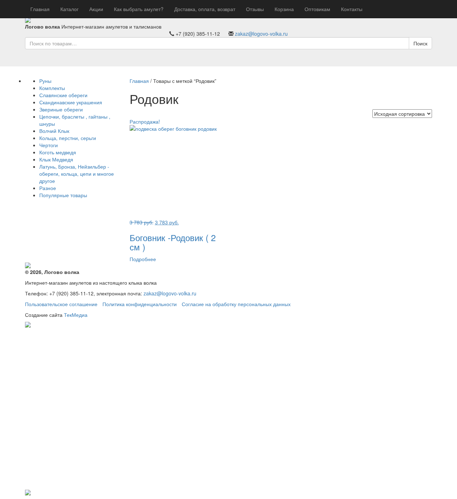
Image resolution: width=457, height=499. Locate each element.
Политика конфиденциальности (139, 304)
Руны (45, 80)
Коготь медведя (57, 152)
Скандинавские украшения (70, 102)
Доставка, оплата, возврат (204, 9)
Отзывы (255, 9)
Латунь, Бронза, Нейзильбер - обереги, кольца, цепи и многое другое (76, 173)
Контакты (351, 9)
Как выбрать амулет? (139, 9)
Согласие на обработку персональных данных (236, 304)
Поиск (420, 43)
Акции (96, 9)
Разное (47, 187)
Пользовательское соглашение (61, 304)
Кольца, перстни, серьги (67, 137)
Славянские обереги (63, 95)
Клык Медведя (56, 159)
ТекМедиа (75, 314)
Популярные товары (63, 195)
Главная (40, 9)
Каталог (69, 9)
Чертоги (48, 145)
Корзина (284, 9)
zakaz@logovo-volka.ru (261, 33)
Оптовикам (317, 9)
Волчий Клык (54, 130)
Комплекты (52, 87)
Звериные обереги (61, 109)
